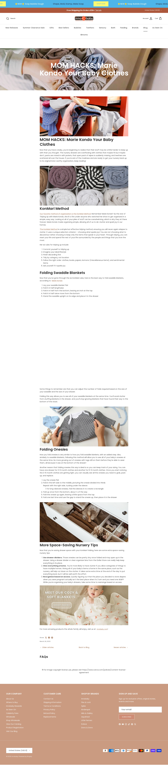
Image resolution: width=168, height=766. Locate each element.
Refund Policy (49, 713)
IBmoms (84, 34)
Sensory (102, 27)
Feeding (123, 27)
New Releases (12, 27)
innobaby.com (102, 629)
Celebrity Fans (12, 713)
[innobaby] (84, 18)
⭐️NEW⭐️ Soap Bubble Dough (29, 3)
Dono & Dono (87, 727)
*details (98, 10)
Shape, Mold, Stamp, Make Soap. (68, 3)
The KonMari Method (48, 229)
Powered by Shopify (25, 756)
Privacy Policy (49, 709)
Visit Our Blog (11, 731)
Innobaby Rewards (14, 706)
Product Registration (15, 727)
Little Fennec (86, 720)
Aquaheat (85, 717)
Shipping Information (52, 702)
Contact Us (48, 699)
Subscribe (126, 717)
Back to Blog (84, 647)
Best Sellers (64, 27)
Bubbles (77, 27)
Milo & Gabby (87, 713)
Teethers (90, 27)
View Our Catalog (13, 724)
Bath (113, 27)
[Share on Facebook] (49, 638)
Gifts (51, 27)
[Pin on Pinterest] (52, 638)
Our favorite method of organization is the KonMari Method (65, 214)
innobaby (15, 756)
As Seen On (157, 27)
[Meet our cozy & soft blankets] (84, 624)
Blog (145, 27)
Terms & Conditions (52, 706)
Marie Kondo (57, 280)
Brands (135, 27)
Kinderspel (85, 709)
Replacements (50, 717)
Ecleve (84, 724)
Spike (83, 706)
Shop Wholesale (13, 720)
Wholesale (10, 717)
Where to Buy (12, 702)
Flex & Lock (86, 702)
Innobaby (85, 699)
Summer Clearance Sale (34, 27)
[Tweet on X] (46, 638)
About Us (10, 699)
